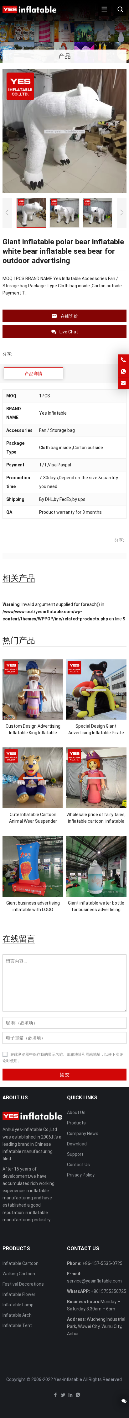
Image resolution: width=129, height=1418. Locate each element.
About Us (76, 1112)
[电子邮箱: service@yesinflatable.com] (123, 383)
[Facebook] (55, 1396)
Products (76, 1122)
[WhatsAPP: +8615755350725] (123, 371)
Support (75, 1154)
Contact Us (78, 1164)
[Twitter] (63, 1396)
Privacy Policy (81, 1174)
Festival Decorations (23, 1284)
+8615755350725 (108, 1291)
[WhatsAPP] (78, 1396)
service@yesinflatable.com (94, 1280)
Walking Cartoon (19, 1273)
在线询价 (69, 316)
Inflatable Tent (17, 1325)
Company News (82, 1133)
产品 (64, 56)
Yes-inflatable (68, 1379)
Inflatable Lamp (18, 1304)
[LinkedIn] (70, 1396)
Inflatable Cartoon (21, 1263)
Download (77, 1143)
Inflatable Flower (19, 1294)
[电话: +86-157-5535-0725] (123, 360)
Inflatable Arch (17, 1315)
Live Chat (68, 331)
